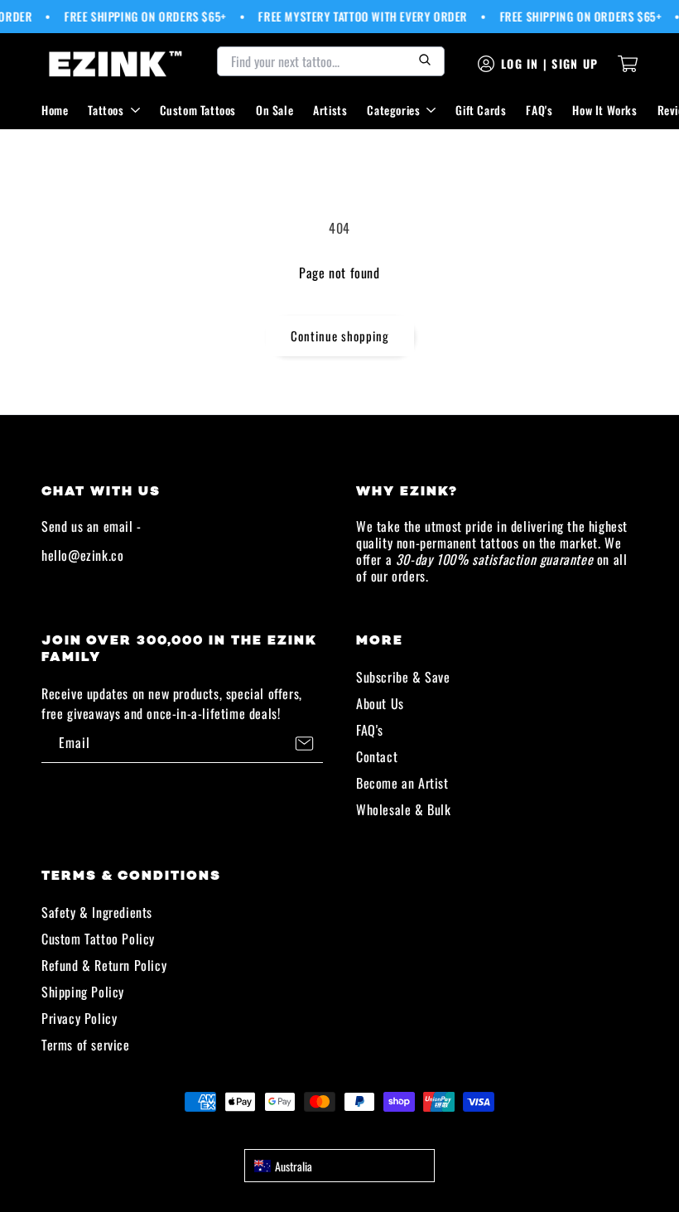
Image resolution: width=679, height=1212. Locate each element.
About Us (380, 703)
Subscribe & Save (403, 677)
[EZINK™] (115, 63)
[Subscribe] (304, 743)
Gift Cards (480, 109)
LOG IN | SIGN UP (549, 63)
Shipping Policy (82, 992)
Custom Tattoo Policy (98, 939)
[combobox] (339, 1165)
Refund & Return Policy (103, 965)
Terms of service (85, 1045)
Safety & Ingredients (96, 912)
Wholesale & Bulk (403, 809)
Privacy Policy (79, 1018)
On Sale (274, 109)
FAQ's (539, 109)
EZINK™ (357, 1131)
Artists (330, 109)
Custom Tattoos (198, 109)
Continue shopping (340, 335)
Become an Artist (402, 783)
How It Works (604, 109)
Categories (393, 109)
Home (54, 109)
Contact (376, 756)
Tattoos (105, 109)
